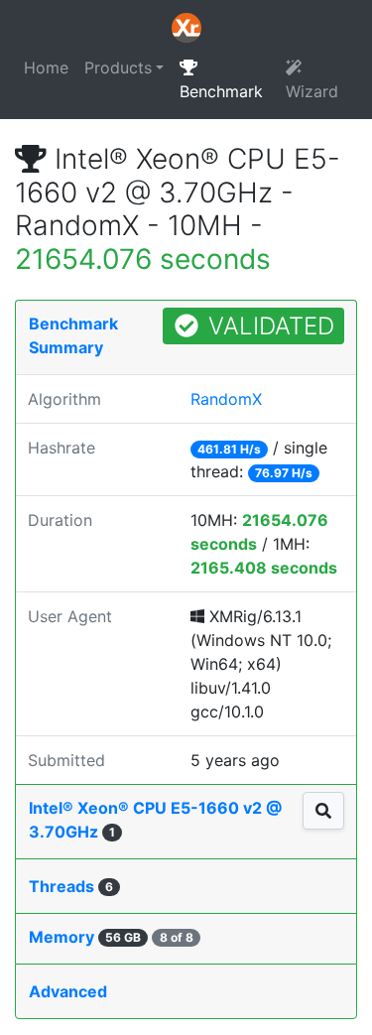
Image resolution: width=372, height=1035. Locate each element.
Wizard (312, 91)
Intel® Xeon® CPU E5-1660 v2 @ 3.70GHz (155, 819)
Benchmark (221, 91)
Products (118, 67)
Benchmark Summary (73, 335)
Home (46, 67)
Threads (71, 886)
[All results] (323, 811)
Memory (111, 937)
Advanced (68, 991)
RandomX (226, 399)
